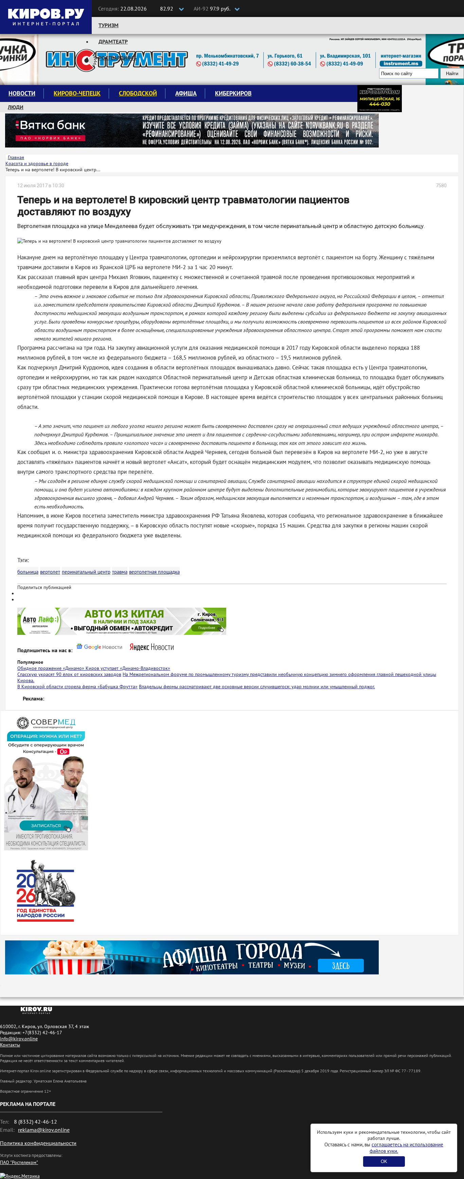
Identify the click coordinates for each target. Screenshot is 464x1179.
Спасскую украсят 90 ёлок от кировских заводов (69, 674)
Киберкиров (233, 93)
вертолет (50, 572)
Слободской (138, 93)
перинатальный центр (86, 572)
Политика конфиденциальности (38, 1143)
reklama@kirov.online (44, 1129)
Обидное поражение (40, 668)
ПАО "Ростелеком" (19, 1162)
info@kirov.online (19, 1039)
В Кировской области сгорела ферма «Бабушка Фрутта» (77, 686)
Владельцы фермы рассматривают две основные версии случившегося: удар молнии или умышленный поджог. (257, 686)
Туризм (109, 25)
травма (119, 572)
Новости (21, 93)
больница (27, 572)
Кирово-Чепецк (77, 93)
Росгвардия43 (118, 57)
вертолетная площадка (154, 572)
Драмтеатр (113, 41)
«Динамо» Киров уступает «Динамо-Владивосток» (116, 668)
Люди (15, 107)
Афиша (186, 93)
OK (384, 1161)
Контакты (10, 1045)
